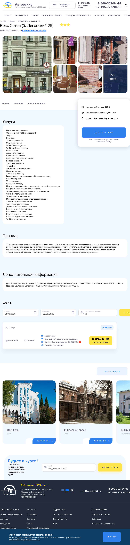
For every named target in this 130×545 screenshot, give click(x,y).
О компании (32, 514)
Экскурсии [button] (20, 15)
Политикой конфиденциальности (24, 539)
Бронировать (100, 340)
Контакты (31, 519)
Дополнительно (36, 103)
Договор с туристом (62, 514)
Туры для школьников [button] (77, 15)
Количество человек (93, 311)
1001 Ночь (13, 430)
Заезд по (46, 311)
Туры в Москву (9, 509)
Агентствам (114, 15)
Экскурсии (5, 523)
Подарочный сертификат (38, 528)
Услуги (6, 103)
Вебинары (96, 519)
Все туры (4, 519)
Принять (112, 537)
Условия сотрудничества (103, 523)
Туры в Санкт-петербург (11, 514)
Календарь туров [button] (51, 15)
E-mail (49, 466)
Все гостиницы (112, 371)
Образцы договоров (101, 514)
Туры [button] (7, 15)
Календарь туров (8, 528)
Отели (35, 15)
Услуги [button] (98, 15)
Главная (3, 21)
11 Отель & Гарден (75, 430)
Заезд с (7, 311)
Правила (18, 103)
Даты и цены (105, 132)
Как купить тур (60, 519)
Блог (55, 523)
